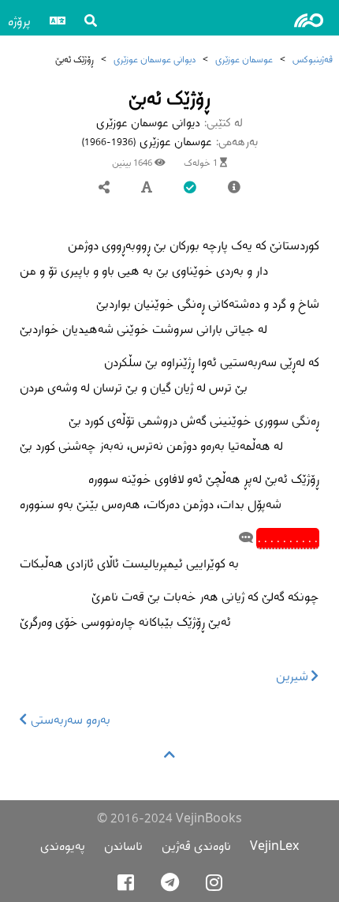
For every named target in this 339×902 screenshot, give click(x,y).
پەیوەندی (62, 845)
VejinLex (274, 845)
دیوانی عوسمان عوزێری (155, 58)
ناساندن (123, 845)
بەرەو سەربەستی (69, 719)
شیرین (293, 676)
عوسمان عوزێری (244, 58)
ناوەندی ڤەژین (196, 845)
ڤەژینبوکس (312, 58)
